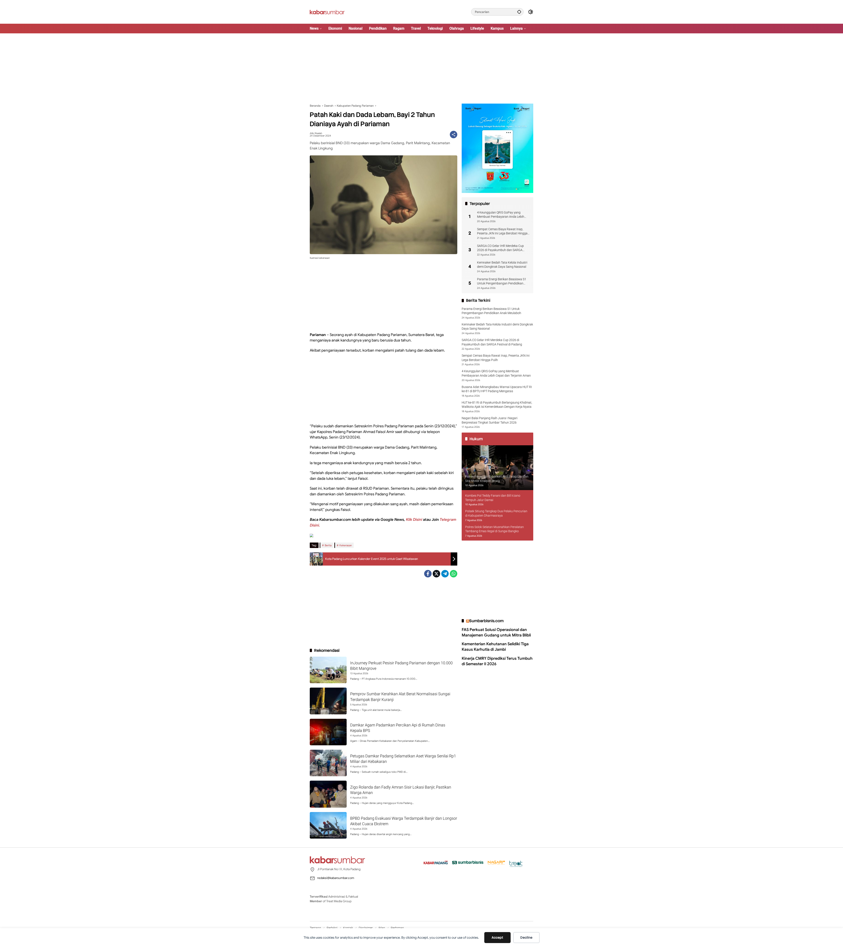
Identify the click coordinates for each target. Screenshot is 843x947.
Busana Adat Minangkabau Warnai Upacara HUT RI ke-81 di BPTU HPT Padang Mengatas (497, 389)
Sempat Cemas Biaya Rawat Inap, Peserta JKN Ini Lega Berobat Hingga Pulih (502, 231)
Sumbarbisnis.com (486, 620)
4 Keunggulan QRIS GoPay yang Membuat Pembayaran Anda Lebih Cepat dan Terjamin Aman (500, 215)
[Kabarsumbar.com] (327, 12)
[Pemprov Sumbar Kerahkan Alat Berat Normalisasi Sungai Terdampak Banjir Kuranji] (328, 701)
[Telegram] (445, 573)
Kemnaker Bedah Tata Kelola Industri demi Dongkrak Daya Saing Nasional (502, 265)
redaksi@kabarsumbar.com (335, 878)
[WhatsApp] (453, 573)
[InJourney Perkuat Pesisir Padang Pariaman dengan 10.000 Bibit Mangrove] (328, 670)
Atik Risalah (316, 133)
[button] (519, 11)
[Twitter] (436, 573)
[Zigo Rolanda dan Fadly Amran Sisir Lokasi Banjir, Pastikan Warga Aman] (328, 794)
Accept (497, 937)
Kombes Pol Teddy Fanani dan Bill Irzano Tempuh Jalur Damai (492, 498)
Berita (328, 545)
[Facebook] (428, 573)
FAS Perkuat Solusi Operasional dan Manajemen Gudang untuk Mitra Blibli (496, 632)
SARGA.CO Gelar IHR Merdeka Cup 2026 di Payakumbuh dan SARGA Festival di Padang (500, 248)
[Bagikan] (453, 134)
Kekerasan (345, 545)
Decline (526, 937)
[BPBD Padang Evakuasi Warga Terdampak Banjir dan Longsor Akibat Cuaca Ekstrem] (328, 825)
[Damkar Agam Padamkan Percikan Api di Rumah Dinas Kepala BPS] (328, 732)
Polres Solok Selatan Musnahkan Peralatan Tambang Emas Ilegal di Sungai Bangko (494, 529)
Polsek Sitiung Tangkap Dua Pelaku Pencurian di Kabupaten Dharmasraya (496, 514)
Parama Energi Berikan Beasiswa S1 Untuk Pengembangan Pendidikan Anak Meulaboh (501, 281)
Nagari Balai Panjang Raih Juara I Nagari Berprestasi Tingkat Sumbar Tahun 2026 (489, 420)
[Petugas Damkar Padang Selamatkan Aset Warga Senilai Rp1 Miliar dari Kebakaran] (328, 763)
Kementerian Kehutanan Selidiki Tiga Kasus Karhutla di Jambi (495, 647)
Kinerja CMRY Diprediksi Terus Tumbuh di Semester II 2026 (497, 661)
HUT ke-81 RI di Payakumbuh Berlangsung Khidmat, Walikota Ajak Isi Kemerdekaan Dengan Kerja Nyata (497, 405)
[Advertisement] (421, 68)
